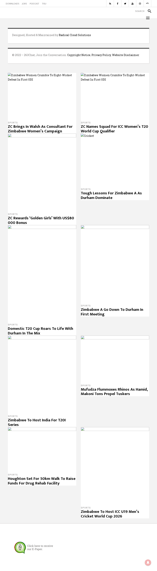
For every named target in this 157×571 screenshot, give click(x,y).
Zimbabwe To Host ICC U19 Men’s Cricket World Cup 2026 (110, 514)
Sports (13, 122)
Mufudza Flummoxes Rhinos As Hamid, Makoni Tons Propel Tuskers (114, 391)
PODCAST (34, 4)
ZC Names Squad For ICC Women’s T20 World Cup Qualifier (114, 128)
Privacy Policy (101, 55)
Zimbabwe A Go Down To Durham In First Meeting (112, 312)
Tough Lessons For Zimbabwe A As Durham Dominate (111, 195)
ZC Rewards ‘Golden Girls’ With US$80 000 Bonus (41, 220)
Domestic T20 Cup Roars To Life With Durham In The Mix (40, 331)
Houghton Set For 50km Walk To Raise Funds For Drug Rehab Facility (41, 481)
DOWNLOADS (12, 4)
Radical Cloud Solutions (75, 35)
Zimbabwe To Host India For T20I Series (37, 422)
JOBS (24, 4)
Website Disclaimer (125, 55)
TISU (44, 4)
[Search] (148, 11)
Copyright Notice (78, 55)
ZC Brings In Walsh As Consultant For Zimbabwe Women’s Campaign (40, 128)
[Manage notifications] (148, 562)
